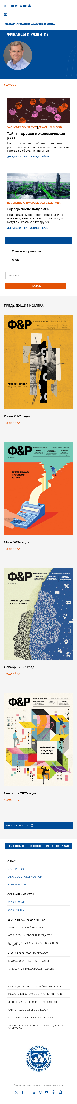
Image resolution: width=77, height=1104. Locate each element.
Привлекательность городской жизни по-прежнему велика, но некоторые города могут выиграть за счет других (35, 218)
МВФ (15, 260)
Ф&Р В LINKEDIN (15, 910)
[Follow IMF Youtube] (25, 6)
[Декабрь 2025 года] (38, 614)
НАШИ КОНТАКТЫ (17, 885)
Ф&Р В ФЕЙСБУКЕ (16, 902)
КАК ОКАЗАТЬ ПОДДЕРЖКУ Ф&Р (24, 877)
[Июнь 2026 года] (38, 362)
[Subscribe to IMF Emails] (5, 14)
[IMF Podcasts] (29, 5)
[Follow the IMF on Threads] (20, 6)
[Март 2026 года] (38, 488)
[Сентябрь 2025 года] (38, 739)
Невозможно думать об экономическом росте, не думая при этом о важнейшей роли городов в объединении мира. (38, 147)
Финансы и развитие (26, 251)
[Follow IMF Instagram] (16, 6)
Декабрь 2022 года (48, 203)
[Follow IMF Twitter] (5, 6)
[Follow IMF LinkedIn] (12, 6)
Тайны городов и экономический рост (36, 135)
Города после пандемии (28, 209)
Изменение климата (21, 203)
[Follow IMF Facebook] (9, 6)
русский (10, 85)
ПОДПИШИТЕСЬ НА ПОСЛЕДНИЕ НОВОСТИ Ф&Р (38, 846)
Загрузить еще (17, 825)
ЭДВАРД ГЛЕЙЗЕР (39, 157)
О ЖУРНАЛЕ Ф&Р (16, 869)
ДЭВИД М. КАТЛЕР (17, 157)
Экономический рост (22, 127)
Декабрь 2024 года (50, 127)
